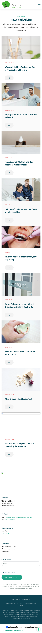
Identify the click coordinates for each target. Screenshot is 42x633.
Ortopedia (5, 551)
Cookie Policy (16, 600)
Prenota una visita (12, 577)
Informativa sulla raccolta (13, 630)
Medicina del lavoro (8, 549)
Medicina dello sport (8, 547)
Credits (21, 606)
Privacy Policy (26, 600)
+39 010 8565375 (9, 520)
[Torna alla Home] (12, 4)
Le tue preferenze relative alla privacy (23, 627)
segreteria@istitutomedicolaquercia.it (19, 517)
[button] (39, 5)
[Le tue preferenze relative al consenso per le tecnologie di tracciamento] (38, 629)
